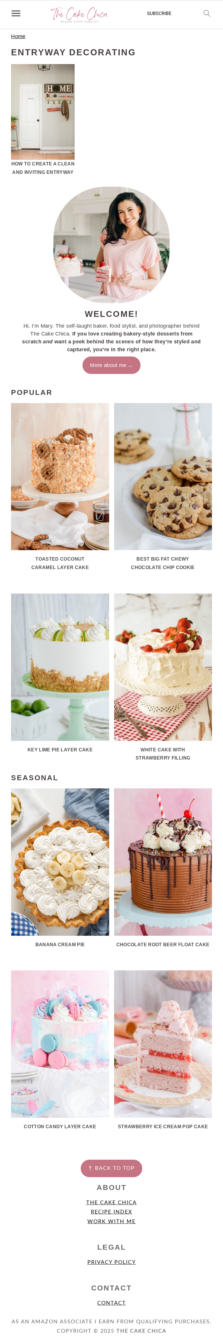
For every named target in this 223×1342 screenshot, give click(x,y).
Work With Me (111, 1221)
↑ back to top (111, 1168)
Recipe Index (111, 1212)
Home (18, 36)
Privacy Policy (111, 1262)
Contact (111, 1303)
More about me (108, 365)
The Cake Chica (111, 1202)
